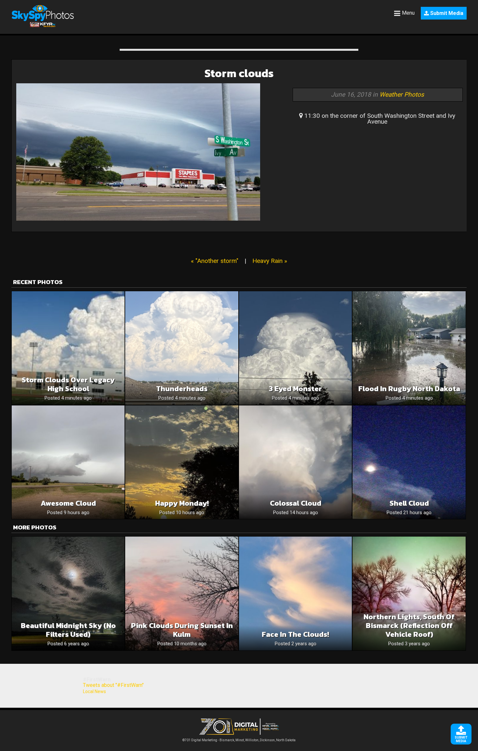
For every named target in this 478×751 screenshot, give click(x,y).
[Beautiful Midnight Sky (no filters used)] (68, 593)
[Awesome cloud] (68, 462)
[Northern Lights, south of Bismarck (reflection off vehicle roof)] (409, 593)
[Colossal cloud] (295, 462)
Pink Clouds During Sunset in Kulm (182, 630)
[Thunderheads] (181, 348)
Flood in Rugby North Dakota (409, 388)
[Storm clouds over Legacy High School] (68, 348)
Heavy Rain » (269, 261)
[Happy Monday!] (181, 462)
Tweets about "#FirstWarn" (113, 685)
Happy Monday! (182, 503)
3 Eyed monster (295, 388)
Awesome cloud (68, 503)
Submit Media (446, 13)
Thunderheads (181, 388)
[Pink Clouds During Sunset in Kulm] (181, 593)
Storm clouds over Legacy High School (68, 384)
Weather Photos (401, 94)
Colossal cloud (295, 503)
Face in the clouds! (295, 634)
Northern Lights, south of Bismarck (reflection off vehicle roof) (409, 625)
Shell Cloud (409, 503)
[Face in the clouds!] (295, 593)
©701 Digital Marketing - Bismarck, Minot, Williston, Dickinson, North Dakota (239, 740)
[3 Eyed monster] (295, 348)
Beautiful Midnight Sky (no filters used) (68, 630)
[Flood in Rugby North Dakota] (409, 348)
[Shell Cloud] (409, 462)
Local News (94, 691)
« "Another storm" (214, 261)
